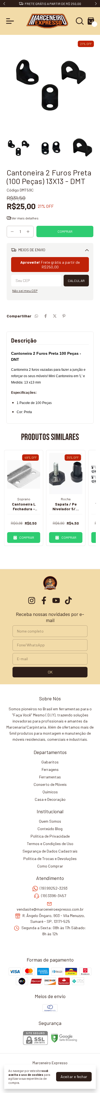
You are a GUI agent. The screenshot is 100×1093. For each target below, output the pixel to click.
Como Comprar (50, 866)
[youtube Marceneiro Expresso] (56, 600)
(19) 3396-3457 (53, 895)
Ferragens (50, 769)
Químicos (50, 791)
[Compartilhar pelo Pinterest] (64, 315)
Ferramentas (50, 777)
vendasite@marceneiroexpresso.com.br (50, 909)
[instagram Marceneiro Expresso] (32, 600)
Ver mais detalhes (25, 218)
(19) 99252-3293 (54, 888)
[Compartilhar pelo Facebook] (45, 315)
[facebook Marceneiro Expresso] (44, 600)
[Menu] (11, 21)
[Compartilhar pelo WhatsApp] (36, 315)
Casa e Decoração (50, 799)
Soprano (23, 499)
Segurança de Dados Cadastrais (50, 851)
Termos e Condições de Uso (50, 843)
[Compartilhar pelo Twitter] (55, 315)
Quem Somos (50, 821)
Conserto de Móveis (50, 784)
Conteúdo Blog (50, 828)
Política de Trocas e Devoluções (50, 858)
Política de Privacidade (50, 836)
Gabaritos (50, 762)
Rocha (66, 499)
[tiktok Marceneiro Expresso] (68, 600)
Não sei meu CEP (25, 290)
